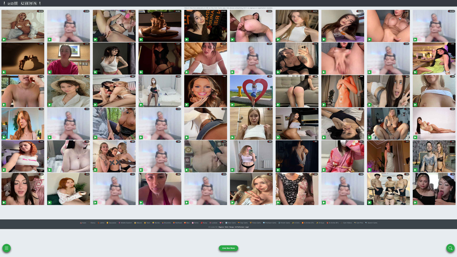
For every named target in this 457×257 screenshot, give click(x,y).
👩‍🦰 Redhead (177, 223)
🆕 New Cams (230, 223)
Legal (247, 227)
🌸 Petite (195, 223)
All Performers (239, 227)
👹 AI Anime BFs (332, 223)
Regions (221, 227)
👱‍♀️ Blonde (156, 223)
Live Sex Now (228, 248)
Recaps (231, 227)
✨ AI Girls (296, 223)
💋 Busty (204, 223)
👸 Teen (147, 223)
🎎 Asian (83, 223)
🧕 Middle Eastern (125, 223)
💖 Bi (221, 223)
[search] (450, 248)
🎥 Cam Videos (346, 223)
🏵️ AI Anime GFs (308, 223)
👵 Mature (138, 223)
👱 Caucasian (111, 223)
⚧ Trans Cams (255, 223)
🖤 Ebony (91, 223)
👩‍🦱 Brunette (166, 223)
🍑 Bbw (187, 223)
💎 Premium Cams (269, 223)
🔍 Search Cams (371, 223)
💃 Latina (100, 223)
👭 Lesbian (213, 223)
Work (226, 227)
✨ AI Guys (320, 223)
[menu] (6, 248)
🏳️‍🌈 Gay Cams (243, 223)
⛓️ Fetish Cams (284, 223)
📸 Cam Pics (358, 223)
